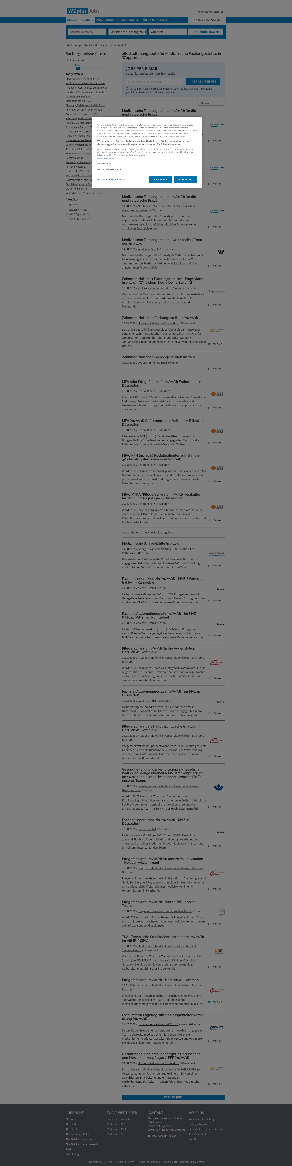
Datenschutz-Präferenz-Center (112, 179)
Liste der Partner (105, 158)
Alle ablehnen (160, 179)
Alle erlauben (185, 179)
